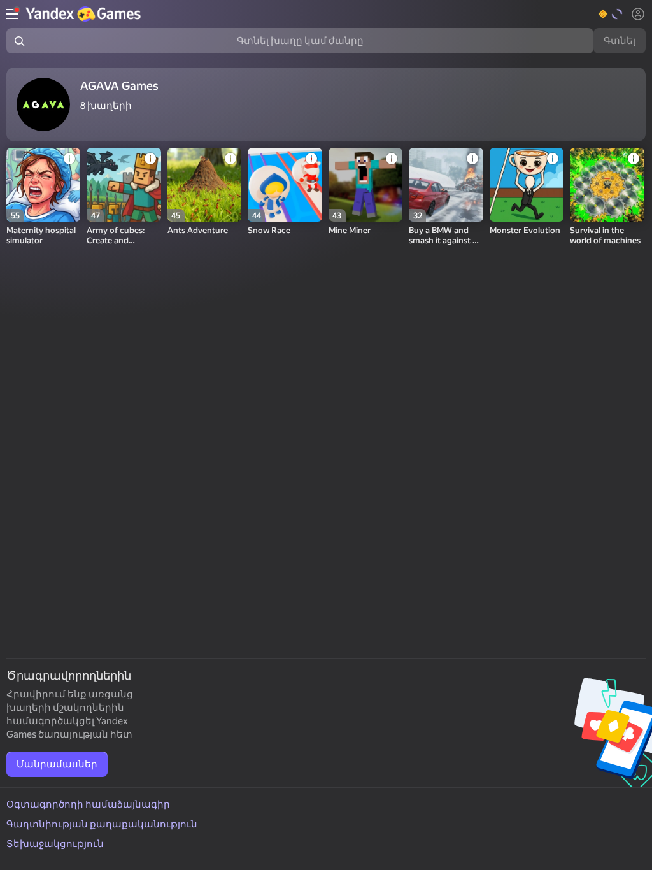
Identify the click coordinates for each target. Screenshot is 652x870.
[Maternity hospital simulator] (43, 185)
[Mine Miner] (365, 185)
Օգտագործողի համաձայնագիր (88, 804)
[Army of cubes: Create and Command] (123, 185)
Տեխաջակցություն (55, 844)
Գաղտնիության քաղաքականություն (101, 824)
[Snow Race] (285, 185)
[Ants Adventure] (204, 185)
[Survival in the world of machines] (607, 185)
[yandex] (84, 14)
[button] (611, 14)
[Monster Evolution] (526, 185)
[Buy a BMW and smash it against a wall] (446, 185)
